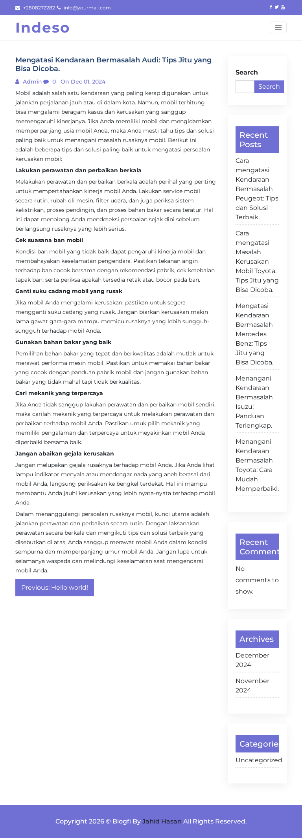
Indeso (42, 27)
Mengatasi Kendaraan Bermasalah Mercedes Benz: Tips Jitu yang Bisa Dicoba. (254, 334)
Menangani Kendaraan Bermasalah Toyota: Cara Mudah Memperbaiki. (257, 465)
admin (31, 81)
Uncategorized (257, 760)
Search (247, 72)
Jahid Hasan (162, 821)
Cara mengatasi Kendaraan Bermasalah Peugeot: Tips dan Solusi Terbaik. (257, 189)
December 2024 (252, 660)
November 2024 (252, 685)
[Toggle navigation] (278, 27)
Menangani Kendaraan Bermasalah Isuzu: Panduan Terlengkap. (254, 402)
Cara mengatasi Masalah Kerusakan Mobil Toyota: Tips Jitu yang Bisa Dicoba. (257, 261)
